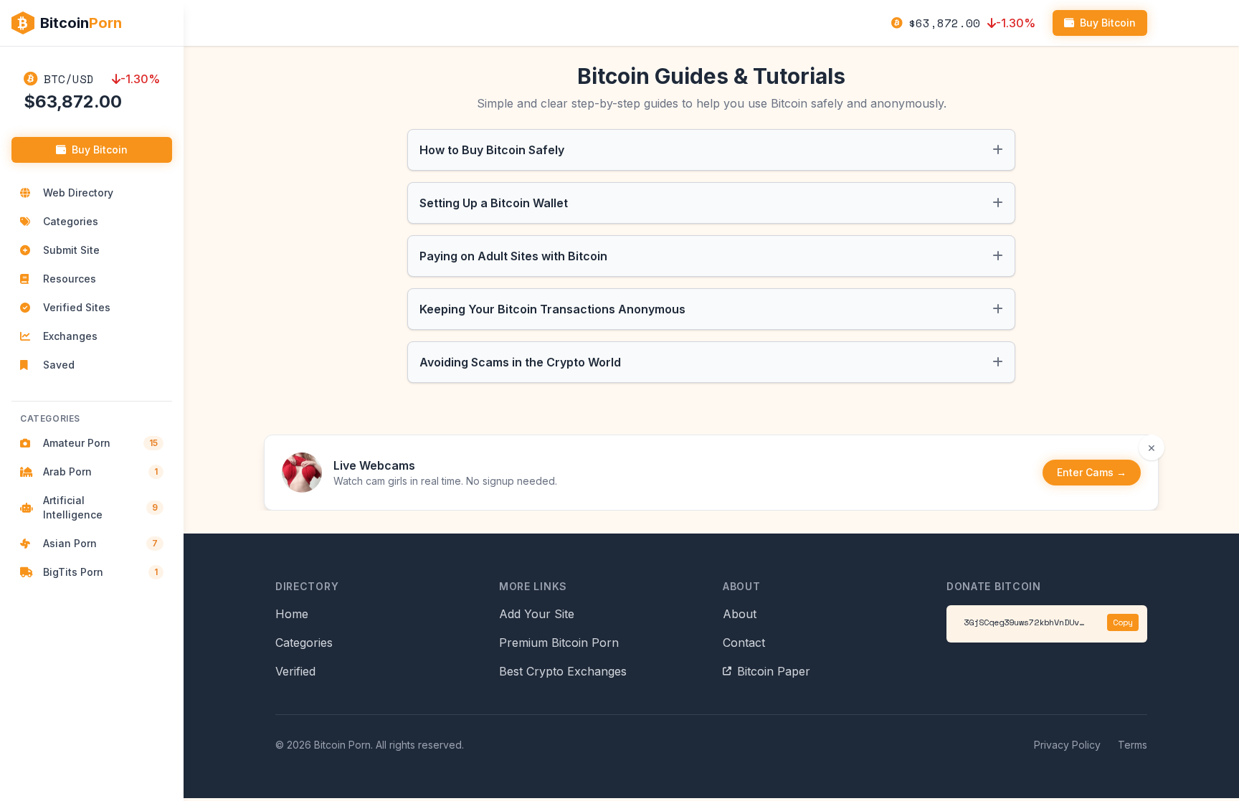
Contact (744, 642)
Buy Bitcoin (100, 149)
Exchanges (70, 336)
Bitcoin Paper (773, 671)
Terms (1132, 745)
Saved (59, 365)
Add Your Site (536, 614)
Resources (69, 278)
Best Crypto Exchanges (563, 671)
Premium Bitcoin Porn (559, 642)
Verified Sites (76, 307)
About (739, 614)
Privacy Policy (1067, 745)
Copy (1123, 622)
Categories (70, 221)
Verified (295, 671)
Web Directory (78, 192)
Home (291, 614)
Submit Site (71, 250)
